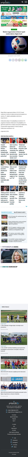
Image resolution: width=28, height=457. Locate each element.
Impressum (14, 428)
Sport (14, 420)
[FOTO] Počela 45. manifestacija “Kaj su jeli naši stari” (17, 217)
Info (14, 426)
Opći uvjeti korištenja (14, 432)
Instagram (15, 442)
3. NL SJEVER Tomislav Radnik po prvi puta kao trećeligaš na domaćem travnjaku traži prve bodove (17, 240)
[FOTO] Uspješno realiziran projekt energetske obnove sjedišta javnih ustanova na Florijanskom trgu (16, 228)
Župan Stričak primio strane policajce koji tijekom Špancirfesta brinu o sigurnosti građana (17, 223)
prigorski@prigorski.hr (13, 410)
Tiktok (15, 447)
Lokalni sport (14, 29)
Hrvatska (14, 415)
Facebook (15, 440)
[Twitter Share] (19, 60)
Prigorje (14, 418)
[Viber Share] (16, 60)
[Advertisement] (14, 73)
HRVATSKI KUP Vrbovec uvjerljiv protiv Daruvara (13, 371)
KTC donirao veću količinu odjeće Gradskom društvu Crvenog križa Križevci (16, 234)
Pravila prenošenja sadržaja (14, 434)
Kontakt (14, 430)
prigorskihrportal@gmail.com (15, 412)
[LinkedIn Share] (25, 60)
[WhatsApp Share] (22, 60)
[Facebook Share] (13, 60)
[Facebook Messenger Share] (10, 60)
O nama (14, 424)
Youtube (15, 444)
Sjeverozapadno (14, 417)
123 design (14, 454)
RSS (15, 438)
